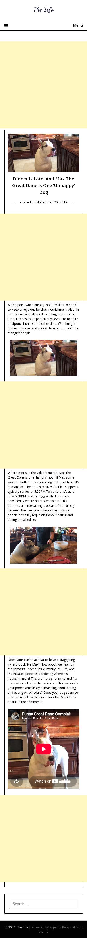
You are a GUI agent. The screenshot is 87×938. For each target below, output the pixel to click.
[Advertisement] (43, 84)
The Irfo (43, 9)
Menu (78, 25)
